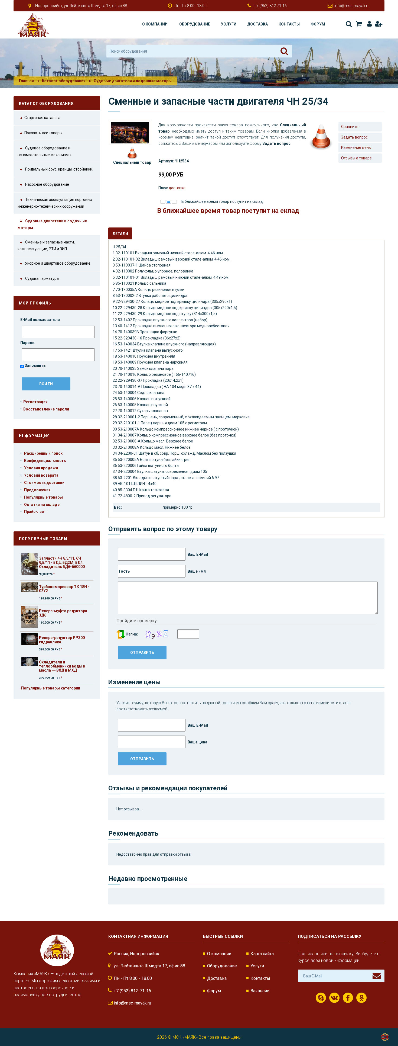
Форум (318, 24)
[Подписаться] (377, 976)
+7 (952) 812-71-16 (270, 6)
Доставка (257, 24)
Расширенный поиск (43, 453)
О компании (155, 24)
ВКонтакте (334, 998)
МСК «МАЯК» (185, 1037)
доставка (177, 188)
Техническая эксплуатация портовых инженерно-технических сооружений (55, 202)
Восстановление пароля (46, 409)
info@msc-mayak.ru (352, 6)
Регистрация (378, 24)
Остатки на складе (42, 504)
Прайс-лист (35, 511)
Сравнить (349, 126)
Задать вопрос (354, 137)
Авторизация (368, 24)
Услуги (228, 24)
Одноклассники (361, 998)
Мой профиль (35, 303)
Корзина (358, 24)
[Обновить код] (120, 634)
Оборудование (194, 24)
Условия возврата (41, 475)
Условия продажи (41, 468)
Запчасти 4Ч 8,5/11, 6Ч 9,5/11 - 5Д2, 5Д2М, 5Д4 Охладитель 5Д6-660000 (62, 562)
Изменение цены (356, 147)
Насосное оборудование (46, 184)
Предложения (37, 490)
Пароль (27, 343)
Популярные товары (43, 497)
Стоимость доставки (44, 482)
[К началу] (384, 1024)
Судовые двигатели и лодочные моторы (133, 81)
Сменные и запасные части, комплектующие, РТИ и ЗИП (46, 245)
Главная (26, 81)
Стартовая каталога (42, 117)
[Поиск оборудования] (284, 51)
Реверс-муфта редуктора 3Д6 (63, 613)
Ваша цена (197, 742)
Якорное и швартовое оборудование (57, 263)
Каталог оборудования (64, 81)
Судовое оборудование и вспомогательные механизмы (44, 151)
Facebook (348, 998)
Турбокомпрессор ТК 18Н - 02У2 (64, 589)
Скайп (321, 998)
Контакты (289, 24)
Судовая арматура (41, 279)
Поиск (348, 24)
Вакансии (259, 990)
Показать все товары (43, 133)
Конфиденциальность (45, 460)
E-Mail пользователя (40, 319)
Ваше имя (196, 571)
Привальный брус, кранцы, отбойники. (58, 169)
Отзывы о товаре (356, 158)
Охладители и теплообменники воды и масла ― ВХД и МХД (62, 666)
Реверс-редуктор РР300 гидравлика (62, 640)
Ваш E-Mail (197, 554)
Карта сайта (262, 953)
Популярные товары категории (50, 688)
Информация (34, 436)
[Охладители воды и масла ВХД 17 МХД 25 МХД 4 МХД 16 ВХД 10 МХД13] (29, 564)
